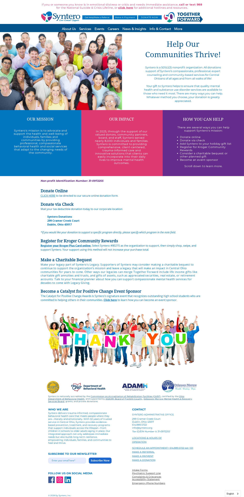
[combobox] (233, 494)
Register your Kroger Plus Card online (66, 245)
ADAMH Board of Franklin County (124, 399)
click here (125, 7)
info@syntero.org (142, 427)
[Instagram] (59, 480)
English (230, 494)
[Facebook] (51, 480)
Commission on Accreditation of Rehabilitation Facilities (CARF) (126, 396)
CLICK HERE (48, 196)
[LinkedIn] (68, 480)
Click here (110, 300)
